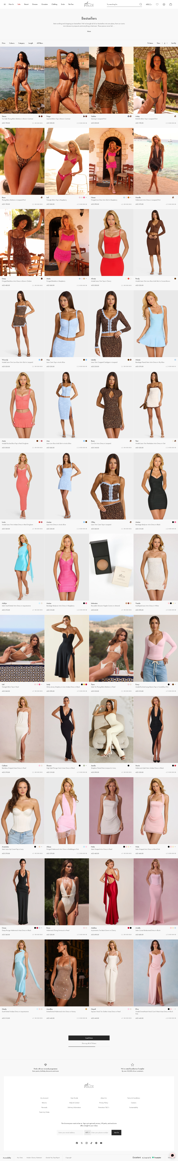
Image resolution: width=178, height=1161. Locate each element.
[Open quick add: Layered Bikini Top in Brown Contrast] (84, 116)
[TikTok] (91, 1143)
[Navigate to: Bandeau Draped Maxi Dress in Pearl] (22, 735)
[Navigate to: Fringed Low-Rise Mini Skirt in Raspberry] (111, 166)
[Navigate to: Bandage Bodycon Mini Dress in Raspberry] (67, 572)
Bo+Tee (71, 4)
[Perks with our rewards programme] (45, 1067)
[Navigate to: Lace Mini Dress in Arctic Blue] (67, 491)
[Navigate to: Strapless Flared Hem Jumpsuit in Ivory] (111, 735)
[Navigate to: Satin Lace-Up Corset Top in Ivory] (22, 816)
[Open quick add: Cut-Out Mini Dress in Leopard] (131, 441)
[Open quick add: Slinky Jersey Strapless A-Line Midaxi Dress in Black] (82, 684)
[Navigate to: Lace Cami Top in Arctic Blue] (67, 329)
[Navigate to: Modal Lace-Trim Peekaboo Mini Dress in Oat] (156, 410)
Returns (44, 1103)
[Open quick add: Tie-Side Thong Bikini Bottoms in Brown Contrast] (39, 116)
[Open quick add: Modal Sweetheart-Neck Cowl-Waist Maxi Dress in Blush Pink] (169, 1009)
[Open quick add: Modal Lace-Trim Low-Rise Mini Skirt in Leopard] (39, 360)
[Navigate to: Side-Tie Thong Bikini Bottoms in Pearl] (111, 653)
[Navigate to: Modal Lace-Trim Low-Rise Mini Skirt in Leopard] (22, 329)
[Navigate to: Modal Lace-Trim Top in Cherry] (111, 248)
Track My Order (44, 1112)
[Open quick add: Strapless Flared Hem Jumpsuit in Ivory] (128, 765)
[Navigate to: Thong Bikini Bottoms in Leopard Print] (22, 166)
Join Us (116, 1133)
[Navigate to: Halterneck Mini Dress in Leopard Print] (156, 166)
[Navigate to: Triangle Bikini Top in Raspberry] (67, 166)
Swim (63, 4)
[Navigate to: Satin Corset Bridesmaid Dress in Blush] (156, 897)
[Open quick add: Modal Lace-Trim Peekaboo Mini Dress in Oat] (173, 441)
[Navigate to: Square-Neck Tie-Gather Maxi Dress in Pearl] (111, 979)
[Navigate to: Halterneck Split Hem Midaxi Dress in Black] (156, 735)
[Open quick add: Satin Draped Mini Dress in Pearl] (124, 847)
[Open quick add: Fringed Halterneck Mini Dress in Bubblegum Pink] (84, 847)
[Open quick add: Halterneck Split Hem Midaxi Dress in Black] (173, 765)
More (89, 31)
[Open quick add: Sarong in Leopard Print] (128, 116)
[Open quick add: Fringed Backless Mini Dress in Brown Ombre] (42, 278)
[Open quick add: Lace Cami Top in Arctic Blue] (84, 360)
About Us (104, 1098)
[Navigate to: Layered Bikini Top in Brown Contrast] (67, 85)
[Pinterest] (96, 1143)
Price (3, 43)
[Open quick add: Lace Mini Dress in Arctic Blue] (84, 522)
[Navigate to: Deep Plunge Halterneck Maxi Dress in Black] (22, 897)
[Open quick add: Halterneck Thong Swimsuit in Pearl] (84, 928)
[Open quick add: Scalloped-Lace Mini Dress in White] (169, 603)
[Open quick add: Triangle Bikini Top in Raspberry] (80, 197)
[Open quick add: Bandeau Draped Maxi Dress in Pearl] (39, 765)
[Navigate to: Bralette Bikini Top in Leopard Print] (156, 85)
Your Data (20, 1157)
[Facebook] (77, 1143)
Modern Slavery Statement (34, 1157)
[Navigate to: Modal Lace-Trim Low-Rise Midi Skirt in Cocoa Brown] (156, 248)
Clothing (54, 4)
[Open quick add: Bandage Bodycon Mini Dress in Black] (173, 522)
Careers (133, 1103)
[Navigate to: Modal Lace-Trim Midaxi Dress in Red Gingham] (22, 491)
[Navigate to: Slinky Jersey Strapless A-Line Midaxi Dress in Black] (67, 653)
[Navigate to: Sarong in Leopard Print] (111, 85)
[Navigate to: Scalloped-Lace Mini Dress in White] (156, 572)
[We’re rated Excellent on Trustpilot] (132, 1067)
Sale (19, 4)
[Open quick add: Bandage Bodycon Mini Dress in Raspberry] (84, 603)
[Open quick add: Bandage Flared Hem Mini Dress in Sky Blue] (175, 360)
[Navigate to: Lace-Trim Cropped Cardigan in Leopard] (111, 329)
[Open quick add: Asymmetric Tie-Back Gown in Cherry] (128, 928)
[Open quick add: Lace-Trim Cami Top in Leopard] (131, 522)
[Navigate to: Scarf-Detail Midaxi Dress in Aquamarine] (22, 979)
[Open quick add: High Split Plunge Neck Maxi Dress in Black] (80, 765)
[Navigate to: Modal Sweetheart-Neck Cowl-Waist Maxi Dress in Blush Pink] (156, 979)
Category (21, 43)
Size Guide (74, 1098)
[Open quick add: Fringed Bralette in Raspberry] (80, 278)
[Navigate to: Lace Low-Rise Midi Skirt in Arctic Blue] (67, 410)
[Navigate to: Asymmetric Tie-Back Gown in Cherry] (111, 897)
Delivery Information (74, 1107)
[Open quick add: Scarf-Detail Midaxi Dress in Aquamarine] (37, 1009)
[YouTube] (101, 1143)
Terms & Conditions (133, 1098)
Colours (11, 43)
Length (30, 43)
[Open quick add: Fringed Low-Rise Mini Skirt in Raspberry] (124, 197)
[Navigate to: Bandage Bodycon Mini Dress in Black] (156, 491)
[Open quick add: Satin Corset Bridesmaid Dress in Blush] (171, 928)
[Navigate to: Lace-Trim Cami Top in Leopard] (111, 491)
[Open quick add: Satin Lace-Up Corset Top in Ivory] (35, 847)
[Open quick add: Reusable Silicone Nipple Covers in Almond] (126, 603)
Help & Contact (74, 1103)
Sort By (173, 43)
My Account (44, 1098)
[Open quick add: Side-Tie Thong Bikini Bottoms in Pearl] (128, 684)
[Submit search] (140, 4)
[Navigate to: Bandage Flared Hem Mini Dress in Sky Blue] (156, 329)
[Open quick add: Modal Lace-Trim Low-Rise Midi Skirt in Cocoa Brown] (175, 278)
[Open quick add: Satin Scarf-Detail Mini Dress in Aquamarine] (39, 603)
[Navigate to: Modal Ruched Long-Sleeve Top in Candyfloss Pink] (156, 653)
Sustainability (133, 1107)
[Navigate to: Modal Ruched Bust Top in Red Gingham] (22, 410)
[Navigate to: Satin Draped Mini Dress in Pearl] (111, 816)
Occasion (44, 4)
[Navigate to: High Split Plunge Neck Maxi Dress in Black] (67, 735)
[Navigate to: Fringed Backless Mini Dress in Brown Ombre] (22, 248)
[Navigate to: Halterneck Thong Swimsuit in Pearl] (67, 897)
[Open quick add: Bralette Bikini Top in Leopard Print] (175, 116)
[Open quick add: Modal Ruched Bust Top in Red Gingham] (37, 441)
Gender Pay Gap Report (53, 1157)
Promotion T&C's (103, 1107)
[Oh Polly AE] (89, 4)
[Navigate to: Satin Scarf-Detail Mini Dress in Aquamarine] (22, 572)
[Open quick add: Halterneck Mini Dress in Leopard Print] (173, 197)
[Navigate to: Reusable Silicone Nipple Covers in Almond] (111, 572)
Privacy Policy (103, 1103)
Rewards (44, 1107)
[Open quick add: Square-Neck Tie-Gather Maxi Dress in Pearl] (128, 1009)
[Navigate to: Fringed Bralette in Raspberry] (67, 248)
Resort (26, 4)
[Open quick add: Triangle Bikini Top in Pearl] (35, 684)
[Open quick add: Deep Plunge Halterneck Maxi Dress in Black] (35, 928)
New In (11, 4)
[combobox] (87, 1132)
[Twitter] (82, 1143)
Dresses (35, 4)
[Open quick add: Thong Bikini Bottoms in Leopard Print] (42, 197)
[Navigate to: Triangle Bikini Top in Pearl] (22, 653)
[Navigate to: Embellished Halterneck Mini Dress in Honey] (67, 979)
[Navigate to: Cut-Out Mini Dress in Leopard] (111, 410)
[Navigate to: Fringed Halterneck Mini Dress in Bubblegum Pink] (67, 816)
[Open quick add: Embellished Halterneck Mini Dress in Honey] (86, 1009)
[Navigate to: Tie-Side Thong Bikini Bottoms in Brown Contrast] (22, 85)
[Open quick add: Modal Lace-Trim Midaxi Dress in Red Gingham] (39, 522)
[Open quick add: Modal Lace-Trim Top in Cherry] (126, 278)
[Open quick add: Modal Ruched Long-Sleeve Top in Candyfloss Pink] (169, 684)
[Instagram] (87, 1143)
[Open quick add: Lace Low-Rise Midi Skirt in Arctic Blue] (84, 441)
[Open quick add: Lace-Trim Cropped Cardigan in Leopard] (128, 360)
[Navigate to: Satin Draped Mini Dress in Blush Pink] (156, 816)
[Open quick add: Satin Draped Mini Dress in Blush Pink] (169, 847)
